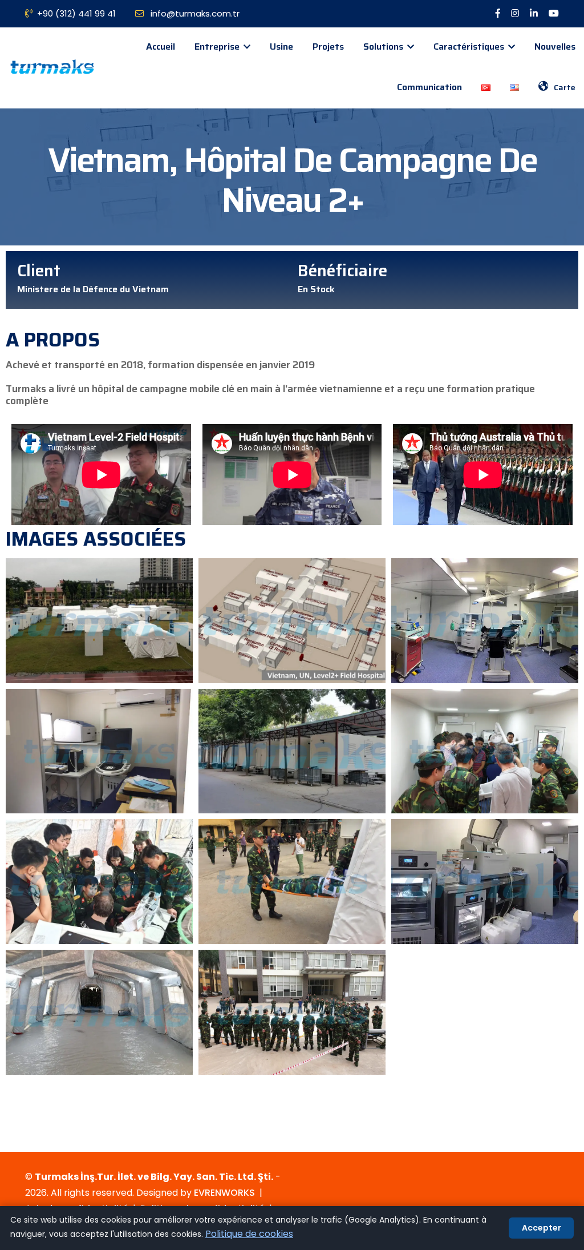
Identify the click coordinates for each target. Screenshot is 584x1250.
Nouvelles (554, 46)
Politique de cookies (249, 1233)
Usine (281, 46)
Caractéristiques (469, 46)
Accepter (541, 1227)
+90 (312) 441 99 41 (76, 13)
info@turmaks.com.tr (194, 13)
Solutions (384, 46)
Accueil (160, 46)
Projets (328, 46)
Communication (429, 87)
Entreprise (218, 46)
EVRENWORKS (224, 1192)
